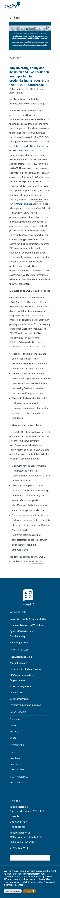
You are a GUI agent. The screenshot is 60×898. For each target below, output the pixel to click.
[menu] (54, 6)
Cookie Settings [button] (13, 891)
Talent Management (20, 686)
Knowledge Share (19, 642)
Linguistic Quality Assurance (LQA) (28, 618)
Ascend (39, 199)
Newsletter (16, 764)
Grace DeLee (25, 203)
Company (15, 719)
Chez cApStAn (17, 769)
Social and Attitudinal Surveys (25, 668)
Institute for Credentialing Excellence (28, 145)
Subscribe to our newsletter (23, 852)
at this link (37, 561)
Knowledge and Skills (21, 656)
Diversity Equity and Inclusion (25, 704)
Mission (14, 725)
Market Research (19, 662)
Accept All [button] (29, 891)
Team (13, 737)
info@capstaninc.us (20, 832)
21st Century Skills (20, 698)
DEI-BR (28, 88)
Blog (12, 751)
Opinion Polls (17, 692)
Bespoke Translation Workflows (27, 625)
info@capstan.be (19, 806)
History (14, 731)
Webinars (15, 758)
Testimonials (16, 782)
